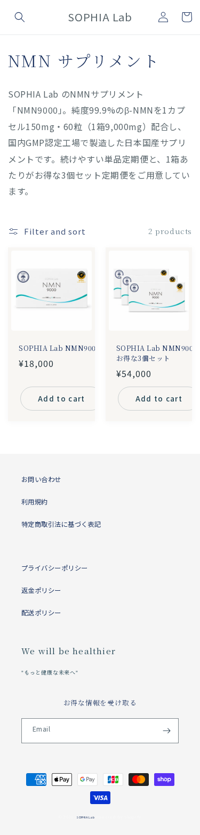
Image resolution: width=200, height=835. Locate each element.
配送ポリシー (41, 612)
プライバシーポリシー (54, 568)
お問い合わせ (41, 479)
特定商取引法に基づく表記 (61, 524)
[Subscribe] (166, 730)
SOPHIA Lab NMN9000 (59, 348)
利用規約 (34, 502)
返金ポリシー (41, 590)
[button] (19, 17)
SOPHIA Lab (85, 817)
